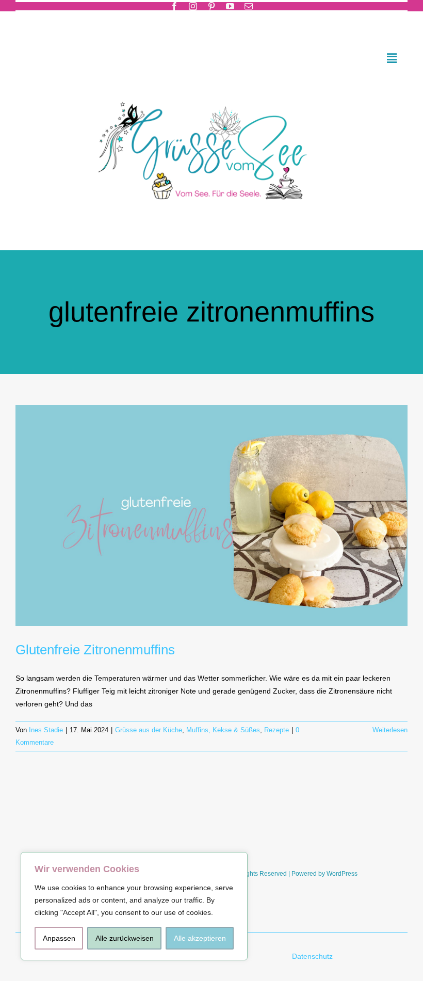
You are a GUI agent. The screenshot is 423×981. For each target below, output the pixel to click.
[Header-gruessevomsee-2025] (211, 88)
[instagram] (193, 6)
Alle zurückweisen (124, 938)
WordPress (342, 873)
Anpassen (59, 938)
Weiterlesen (390, 730)
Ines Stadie (46, 730)
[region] (134, 906)
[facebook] (174, 6)
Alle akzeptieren (200, 938)
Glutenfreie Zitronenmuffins (95, 649)
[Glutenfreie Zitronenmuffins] (211, 515)
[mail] (249, 6)
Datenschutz (313, 956)
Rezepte (276, 730)
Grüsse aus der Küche (148, 730)
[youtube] (230, 6)
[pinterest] (211, 6)
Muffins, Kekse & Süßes (223, 730)
